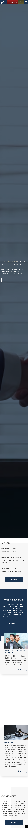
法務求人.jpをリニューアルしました (11, 551)
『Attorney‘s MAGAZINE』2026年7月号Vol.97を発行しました (13, 561)
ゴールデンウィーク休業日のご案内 (11, 571)
